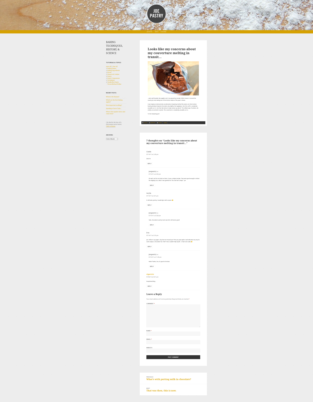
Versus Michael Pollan (114, 84)
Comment (150, 303)
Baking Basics (112, 68)
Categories (163, 31)
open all (108, 66)
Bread (109, 72)
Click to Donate (110, 126)
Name (149, 331)
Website (149, 348)
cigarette (150, 274)
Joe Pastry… (150, 31)
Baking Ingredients (114, 70)
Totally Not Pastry (113, 82)
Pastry (110, 76)
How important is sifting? (114, 105)
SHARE (165, 122)
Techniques (111, 80)
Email (149, 339)
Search (156, 31)
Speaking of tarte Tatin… (114, 108)
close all (114, 66)
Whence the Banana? (112, 97)
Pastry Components (114, 78)
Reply (149, 163)
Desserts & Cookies (113, 74)
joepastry (152, 122)
